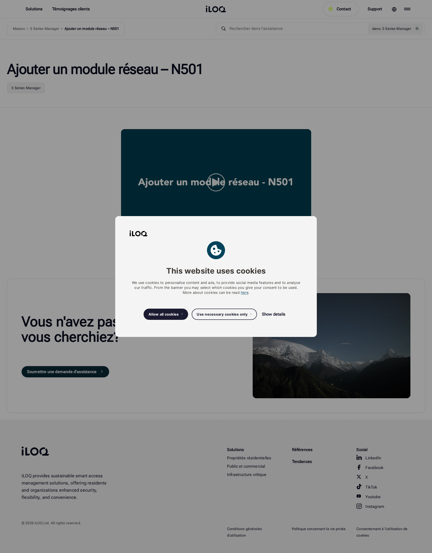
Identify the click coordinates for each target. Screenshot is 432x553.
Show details (273, 314)
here (244, 292)
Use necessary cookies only (222, 314)
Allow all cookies (163, 314)
